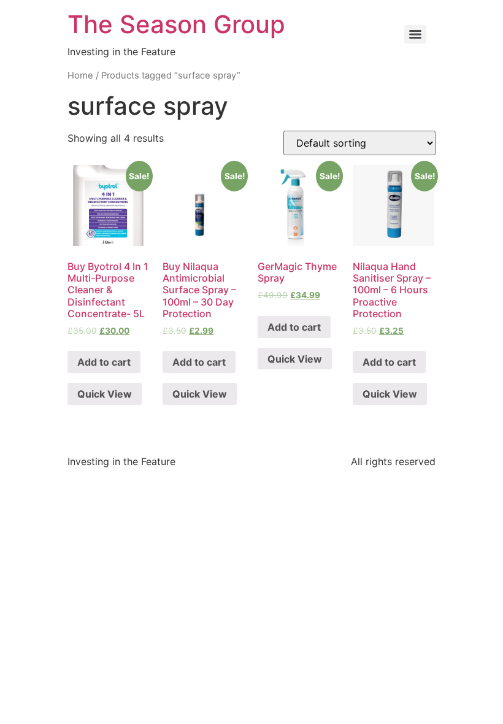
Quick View (104, 394)
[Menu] (415, 34)
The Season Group (176, 24)
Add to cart (104, 362)
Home (80, 75)
